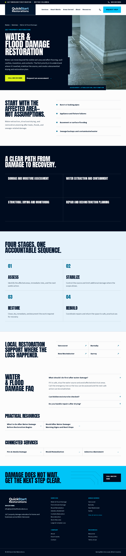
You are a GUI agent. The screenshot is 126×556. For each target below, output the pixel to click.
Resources (87, 9)
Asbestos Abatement (57, 511)
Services (45, 9)
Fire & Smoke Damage (58, 505)
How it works (55, 537)
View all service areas (95, 515)
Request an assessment (39, 78)
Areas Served (68, 9)
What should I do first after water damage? (85, 378)
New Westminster (72, 353)
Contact (53, 540)
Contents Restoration (58, 514)
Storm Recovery (56, 520)
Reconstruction (56, 517)
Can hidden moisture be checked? (85, 397)
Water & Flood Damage (58, 502)
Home (7, 25)
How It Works (56, 9)
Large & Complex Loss (58, 523)
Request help (112, 9)
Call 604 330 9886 (15, 78)
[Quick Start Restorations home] (20, 9)
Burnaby (105, 345)
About (78, 9)
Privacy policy (92, 537)
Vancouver (72, 345)
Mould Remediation (57, 508)
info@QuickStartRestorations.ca (16, 509)
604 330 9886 (116, 2)
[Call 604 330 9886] (100, 10)
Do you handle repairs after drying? (85, 404)
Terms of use (92, 540)
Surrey (105, 353)
